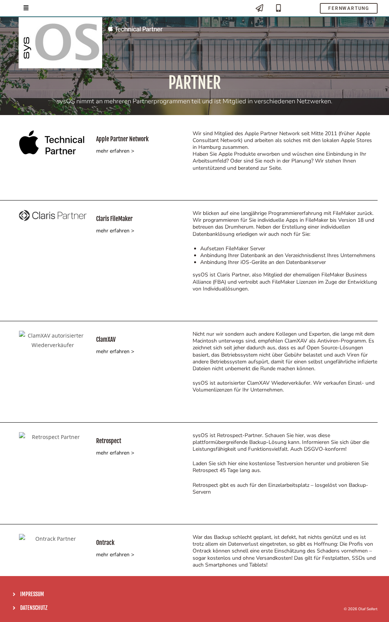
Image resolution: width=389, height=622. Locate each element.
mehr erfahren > (115, 151)
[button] (26, 8)
